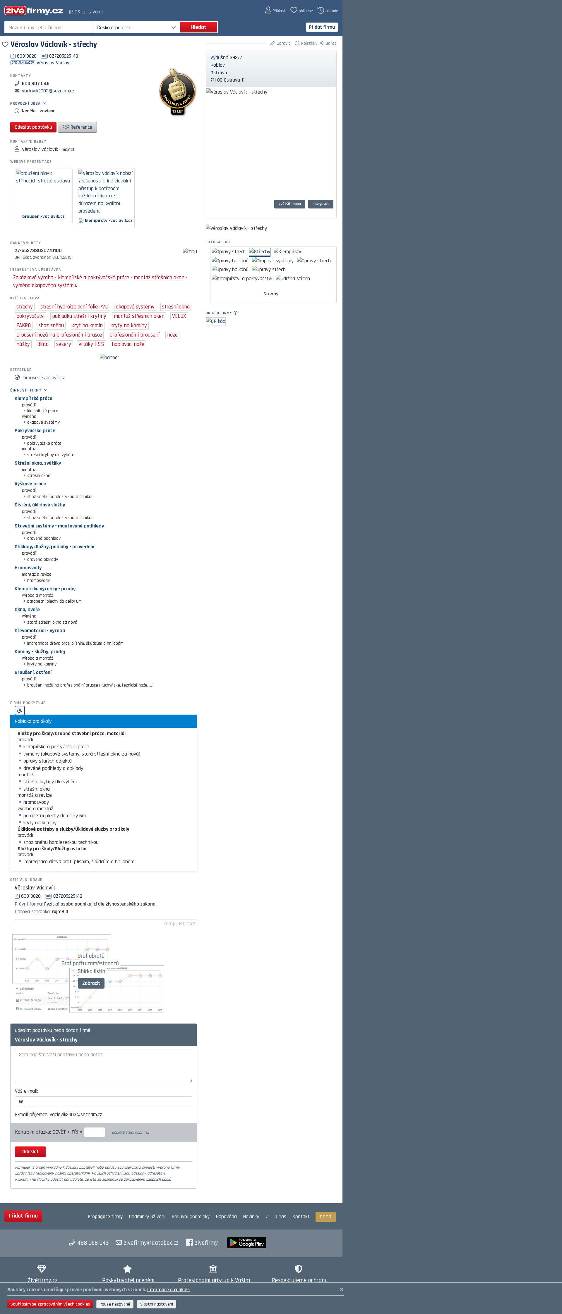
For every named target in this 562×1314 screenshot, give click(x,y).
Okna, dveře (27, 609)
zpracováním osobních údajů (147, 1179)
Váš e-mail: (26, 1091)
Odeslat (30, 1151)
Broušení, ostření (33, 672)
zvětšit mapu (290, 203)
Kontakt (300, 1216)
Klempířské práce (33, 398)
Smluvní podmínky (191, 1216)
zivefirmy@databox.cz (151, 1243)
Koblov (217, 65)
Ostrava (218, 72)
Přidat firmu (322, 27)
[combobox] (49, 27)
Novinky (251, 1216)
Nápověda (226, 1216)
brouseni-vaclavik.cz (44, 377)
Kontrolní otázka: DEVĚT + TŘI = (49, 1132)
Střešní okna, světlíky (38, 463)
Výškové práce (30, 483)
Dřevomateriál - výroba (40, 630)
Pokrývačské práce (35, 430)
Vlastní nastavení (156, 1304)
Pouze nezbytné (115, 1304)
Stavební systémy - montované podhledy (59, 526)
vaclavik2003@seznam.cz (48, 90)
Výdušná (219, 57)
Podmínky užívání (147, 1216)
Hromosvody (28, 567)
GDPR (325, 1216)
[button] (275, 10)
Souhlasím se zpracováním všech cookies (50, 1304)
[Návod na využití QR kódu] (237, 313)
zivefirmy (206, 1243)
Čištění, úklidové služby (40, 504)
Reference (80, 127)
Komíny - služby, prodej (40, 651)
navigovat (321, 203)
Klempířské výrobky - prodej (45, 588)
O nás (280, 1216)
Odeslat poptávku (33, 127)
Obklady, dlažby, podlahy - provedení (54, 546)
